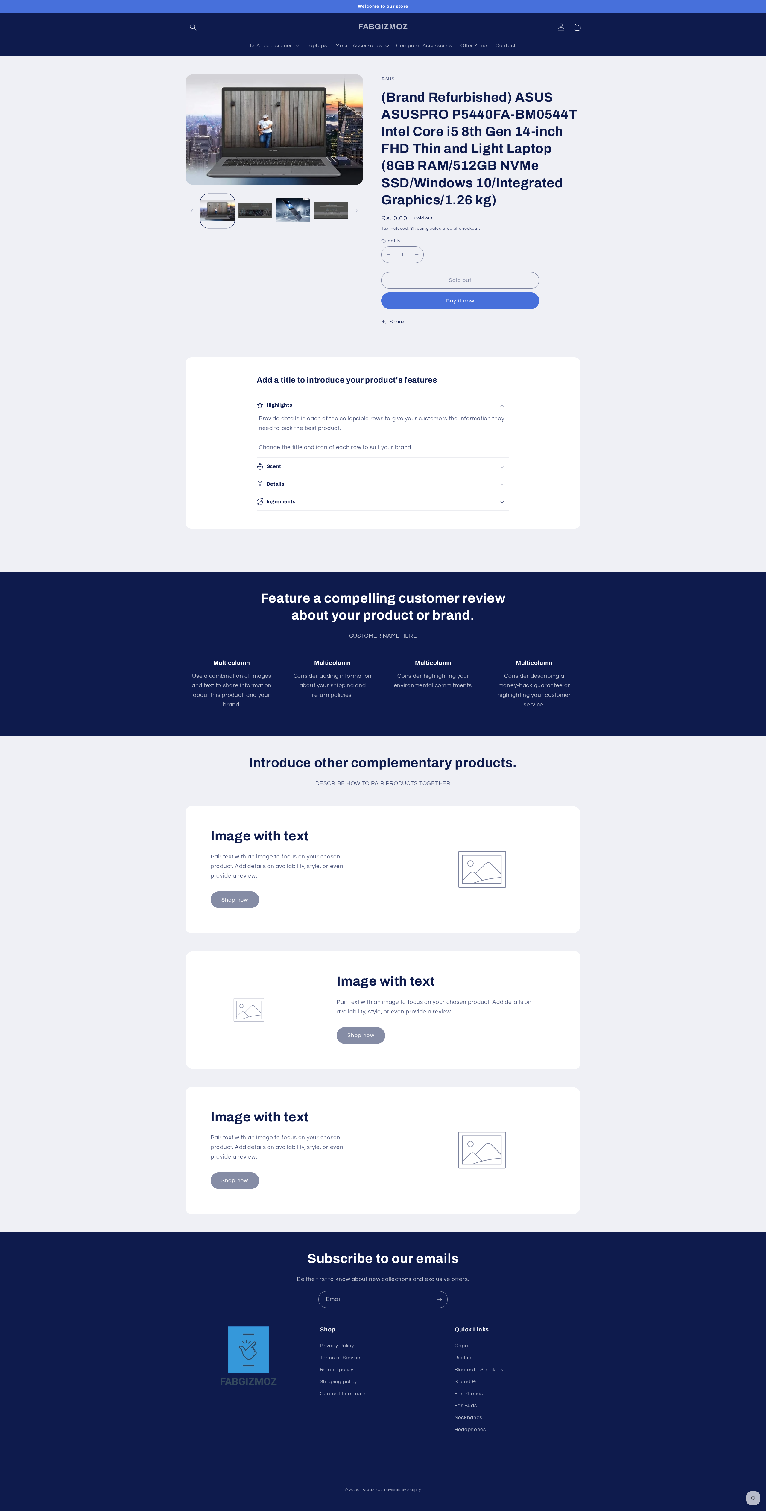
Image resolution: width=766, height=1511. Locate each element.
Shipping (419, 228)
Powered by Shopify (402, 1490)
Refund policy (336, 1369)
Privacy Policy (337, 1346)
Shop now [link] (234, 900)
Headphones (470, 1429)
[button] (193, 27)
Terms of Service (340, 1357)
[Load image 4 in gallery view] (331, 211)
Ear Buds (466, 1405)
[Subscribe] (439, 1299)
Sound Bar (468, 1381)
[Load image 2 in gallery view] (255, 211)
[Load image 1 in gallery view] (217, 211)
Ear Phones (469, 1393)
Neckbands (468, 1417)
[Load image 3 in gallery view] (293, 211)
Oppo (461, 1346)
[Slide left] (192, 211)
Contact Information (345, 1393)
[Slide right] (356, 211)
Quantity (391, 240)
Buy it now (460, 301)
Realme (464, 1357)
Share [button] (397, 322)
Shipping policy (338, 1381)
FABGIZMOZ (372, 1490)
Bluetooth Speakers (479, 1369)
